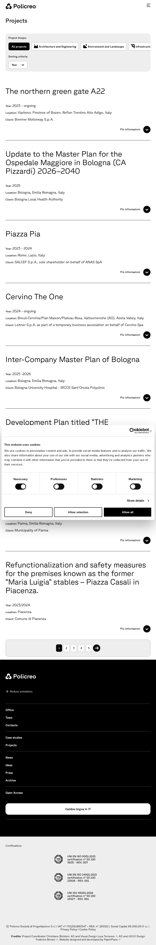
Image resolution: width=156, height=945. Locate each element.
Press (9, 772)
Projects (11, 745)
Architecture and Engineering (57, 46)
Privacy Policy (68, 929)
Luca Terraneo (106, 936)
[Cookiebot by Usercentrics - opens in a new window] (135, 431)
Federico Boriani (45, 939)
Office (10, 710)
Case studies (14, 737)
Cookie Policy (87, 929)
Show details (135, 500)
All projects (19, 46)
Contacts (12, 725)
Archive (11, 780)
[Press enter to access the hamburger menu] (148, 5)
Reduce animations (21, 691)
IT (89, 809)
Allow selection (78, 512)
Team (9, 717)
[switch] (58, 487)
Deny (28, 512)
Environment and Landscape (106, 46)
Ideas (9, 765)
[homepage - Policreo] (21, 6)
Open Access (14, 792)
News (9, 757)
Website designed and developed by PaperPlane (88, 939)
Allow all (127, 512)
